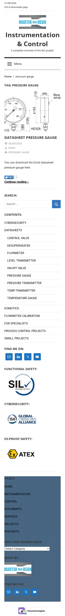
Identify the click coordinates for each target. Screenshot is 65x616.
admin (11, 147)
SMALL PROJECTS (16, 338)
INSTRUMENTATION (17, 494)
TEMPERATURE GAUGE (22, 298)
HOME (8, 486)
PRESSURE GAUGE (18, 152)
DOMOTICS (11, 308)
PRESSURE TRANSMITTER (24, 283)
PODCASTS (11, 531)
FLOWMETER (15, 253)
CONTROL (10, 501)
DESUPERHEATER (18, 245)
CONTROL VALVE (18, 238)
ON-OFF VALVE (16, 268)
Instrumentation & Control (32, 39)
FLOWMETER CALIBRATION (22, 316)
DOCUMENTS (13, 509)
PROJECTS (11, 524)
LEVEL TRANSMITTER (21, 260)
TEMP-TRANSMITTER (21, 290)
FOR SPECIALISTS (16, 323)
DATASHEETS (13, 230)
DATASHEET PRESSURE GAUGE (30, 137)
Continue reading (15, 182)
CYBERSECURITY (15, 223)
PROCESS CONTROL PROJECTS (25, 331)
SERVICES (10, 516)
